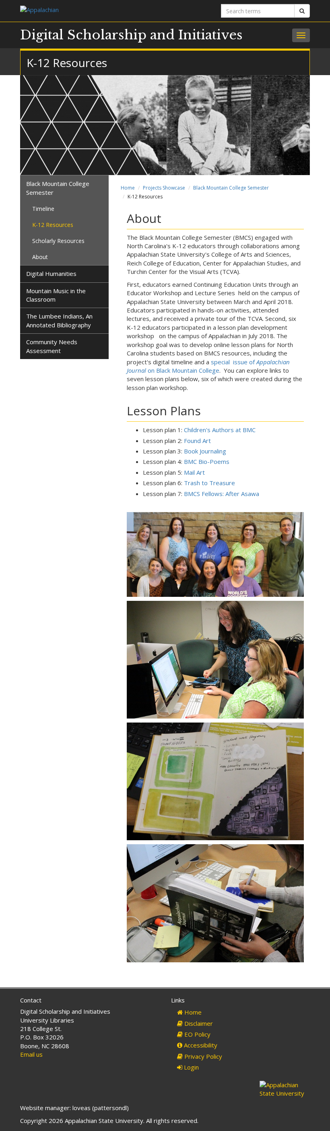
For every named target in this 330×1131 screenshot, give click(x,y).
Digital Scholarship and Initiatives (131, 35)
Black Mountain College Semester (231, 187)
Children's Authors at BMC (220, 430)
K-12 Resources (52, 225)
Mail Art (194, 472)
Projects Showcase (164, 187)
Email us (31, 1054)
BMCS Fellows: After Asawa (221, 494)
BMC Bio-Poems (206, 461)
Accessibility (199, 1045)
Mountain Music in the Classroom (56, 295)
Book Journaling (205, 451)
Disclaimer (198, 1023)
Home (128, 187)
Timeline (43, 208)
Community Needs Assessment (51, 346)
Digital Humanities (51, 273)
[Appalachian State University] (89, 11)
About (40, 257)
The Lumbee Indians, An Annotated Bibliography (59, 320)
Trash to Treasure (209, 483)
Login (190, 1067)
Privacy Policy (202, 1056)
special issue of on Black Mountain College (208, 366)
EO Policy (196, 1034)
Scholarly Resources (58, 241)
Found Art (197, 441)
